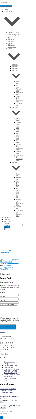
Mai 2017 (17, 189)
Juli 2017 (17, 196)
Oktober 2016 (18, 152)
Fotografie (7, 217)
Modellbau (7, 221)
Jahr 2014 (15, 68)
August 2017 (18, 200)
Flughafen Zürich (13, 32)
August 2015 (18, 90)
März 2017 (17, 182)
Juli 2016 (17, 141)
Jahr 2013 (15, 66)
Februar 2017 (18, 178)
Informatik (7, 219)
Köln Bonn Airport (14, 34)
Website (2, 300)
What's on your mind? (7, 304)
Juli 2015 (17, 86)
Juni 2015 (17, 82)
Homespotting (12, 47)
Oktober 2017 (18, 207)
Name (2, 292)
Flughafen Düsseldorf (11, 44)
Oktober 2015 (18, 97)
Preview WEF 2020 (10, 365)
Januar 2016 (18, 119)
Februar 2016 (18, 123)
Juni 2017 (17, 193)
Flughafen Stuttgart (11, 40)
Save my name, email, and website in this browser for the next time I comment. (9, 320)
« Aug (2, 354)
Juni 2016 (17, 138)
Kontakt (6, 223)
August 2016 (18, 145)
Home (6, 10)
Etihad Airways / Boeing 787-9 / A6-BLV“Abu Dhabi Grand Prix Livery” (12, 377)
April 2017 (17, 185)
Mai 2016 (17, 134)
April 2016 (17, 130)
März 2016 (17, 127)
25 (5, 349)
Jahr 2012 (15, 65)
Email (2, 296)
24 (3, 349)
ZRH (6, 269)
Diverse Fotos (8, 367)
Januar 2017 (18, 175)
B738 (5, 265)
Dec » (7, 354)
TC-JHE (5, 267)
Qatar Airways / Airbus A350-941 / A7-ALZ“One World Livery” (11, 371)
